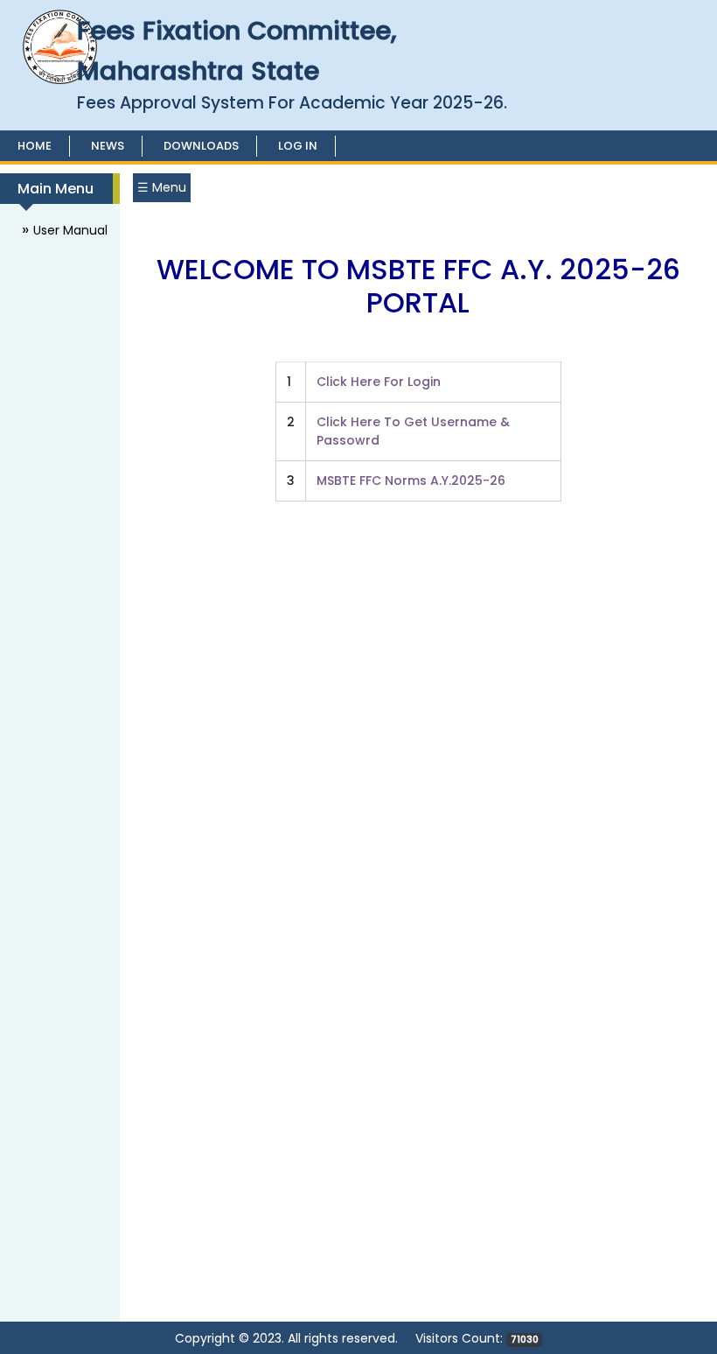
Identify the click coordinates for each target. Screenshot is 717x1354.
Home (34, 145)
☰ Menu (161, 187)
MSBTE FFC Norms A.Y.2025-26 (411, 480)
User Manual (70, 230)
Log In (297, 145)
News (107, 145)
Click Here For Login (379, 381)
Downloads (201, 145)
